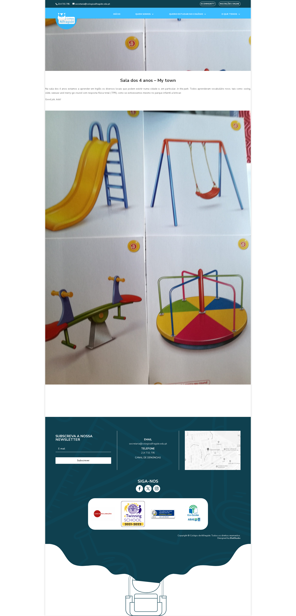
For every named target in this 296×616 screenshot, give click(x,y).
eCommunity (207, 4)
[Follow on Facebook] (139, 488)
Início (116, 14)
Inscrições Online (229, 4)
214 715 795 (148, 452)
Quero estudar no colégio (186, 14)
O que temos (229, 14)
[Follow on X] (148, 488)
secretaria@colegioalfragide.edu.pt (148, 443)
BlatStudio (235, 538)
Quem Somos (143, 14)
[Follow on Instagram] (156, 488)
